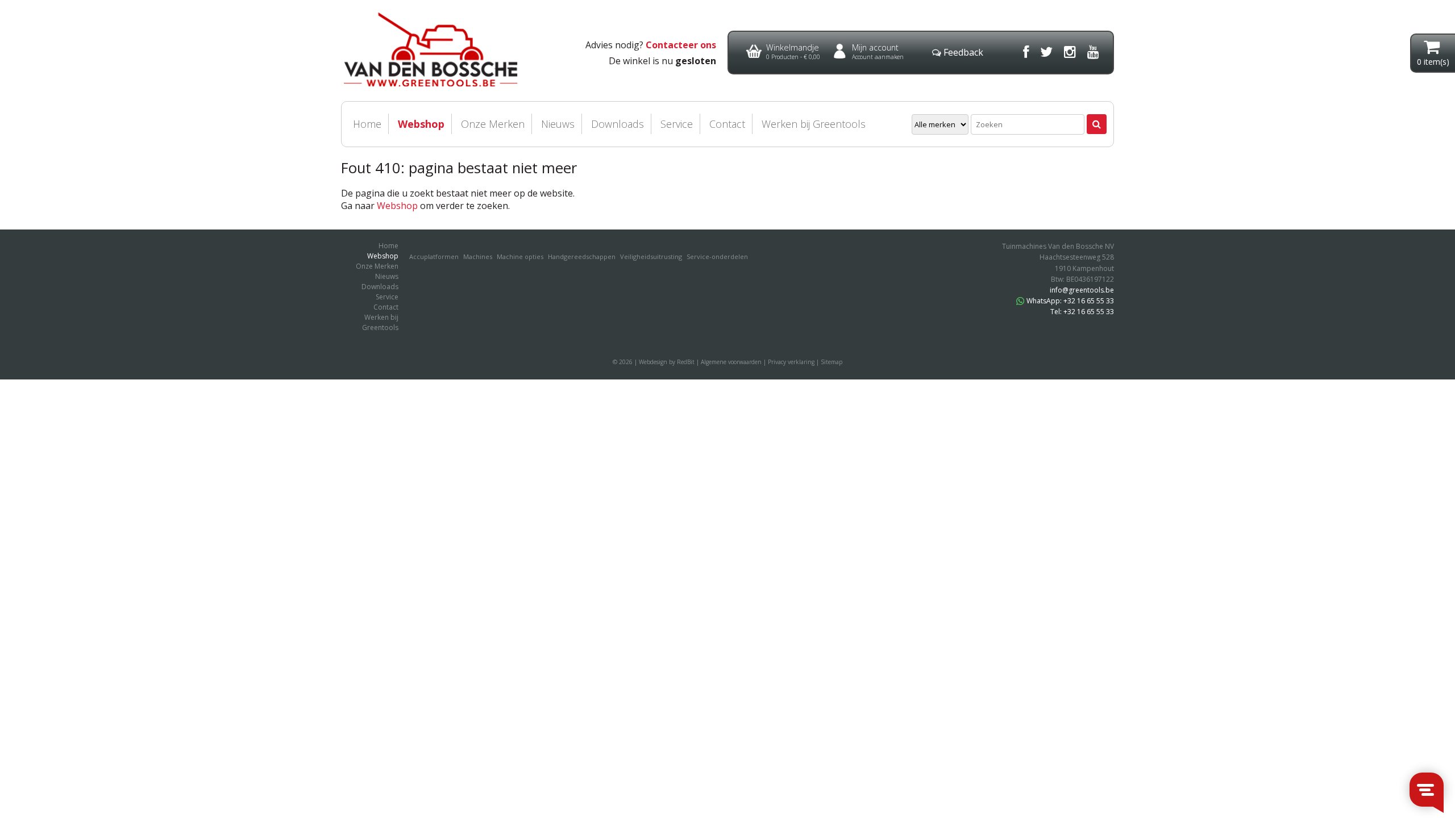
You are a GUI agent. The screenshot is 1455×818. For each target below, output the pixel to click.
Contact (727, 124)
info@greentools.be (1082, 290)
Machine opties (520, 256)
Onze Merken (493, 124)
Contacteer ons (681, 45)
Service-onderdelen (717, 256)
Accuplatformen (434, 256)
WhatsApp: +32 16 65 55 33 (1070, 301)
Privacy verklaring (791, 362)
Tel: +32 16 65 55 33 (1082, 311)
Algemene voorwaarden (731, 362)
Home (367, 124)
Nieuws (558, 124)
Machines (477, 256)
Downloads (617, 124)
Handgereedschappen (582, 256)
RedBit (686, 362)
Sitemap (831, 362)
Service (676, 124)
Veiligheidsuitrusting (651, 256)
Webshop (421, 124)
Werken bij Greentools (814, 124)
